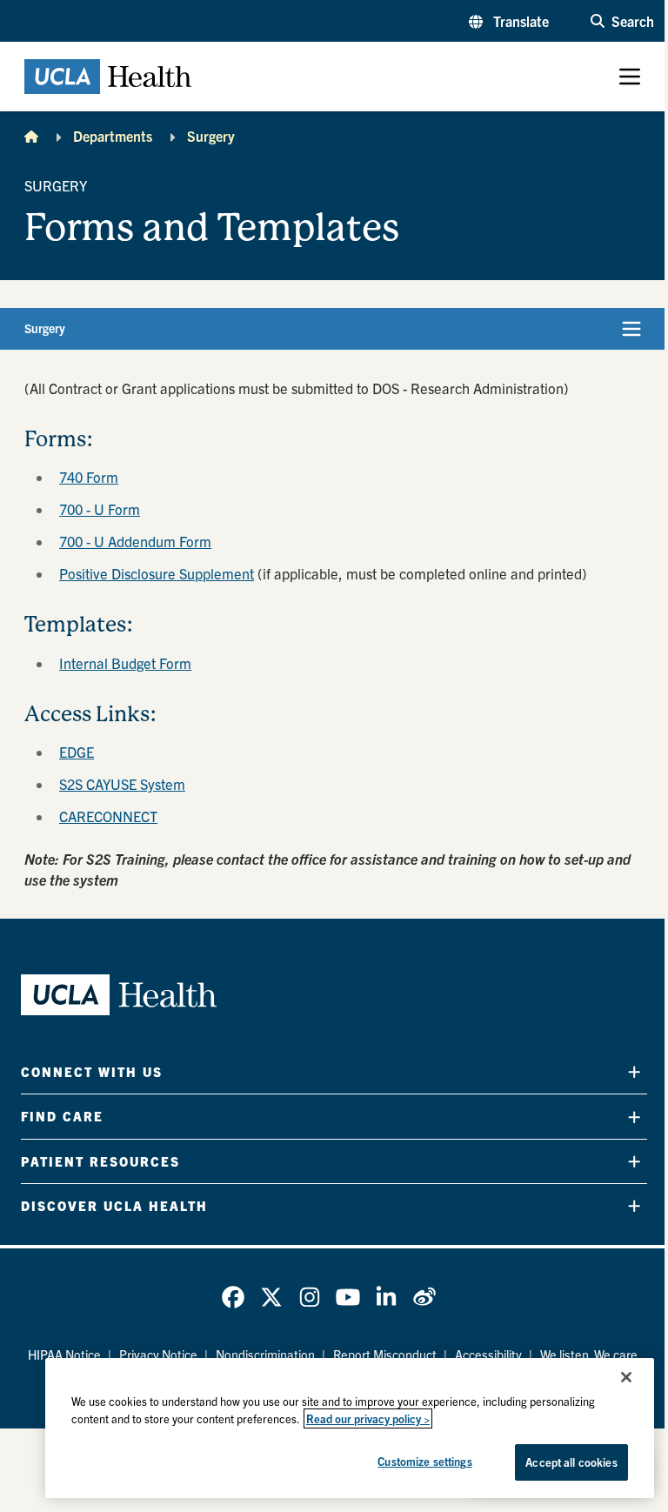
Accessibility (488, 1354)
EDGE (76, 751)
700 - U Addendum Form (135, 541)
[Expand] (634, 1072)
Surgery (211, 135)
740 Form (88, 476)
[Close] (626, 1377)
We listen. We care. (590, 1354)
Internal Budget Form (125, 663)
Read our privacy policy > (368, 1418)
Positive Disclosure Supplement (156, 573)
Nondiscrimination (265, 1354)
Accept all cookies (571, 1462)
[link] (233, 1297)
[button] (509, 21)
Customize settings (424, 1461)
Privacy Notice (158, 1354)
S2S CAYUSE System (122, 784)
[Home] (31, 135)
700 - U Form (99, 509)
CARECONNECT (108, 816)
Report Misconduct (385, 1354)
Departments (112, 135)
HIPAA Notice (64, 1354)
